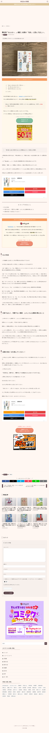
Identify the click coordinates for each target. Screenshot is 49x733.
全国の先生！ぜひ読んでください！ (12, 211)
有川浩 (33, 689)
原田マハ (15, 687)
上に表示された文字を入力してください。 (12, 584)
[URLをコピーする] (43, 481)
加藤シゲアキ (9, 687)
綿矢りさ (14, 694)
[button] (5, 481)
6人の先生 (6, 207)
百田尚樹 (9, 694)
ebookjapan (10, 226)
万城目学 (19, 685)
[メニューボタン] (1, 1)
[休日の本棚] (24, 1)
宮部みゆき (34, 687)
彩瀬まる (25, 689)
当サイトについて (18, 725)
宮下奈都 (29, 687)
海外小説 (6, 664)
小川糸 (44, 687)
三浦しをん (25, 685)
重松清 (11, 474)
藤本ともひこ (20, 694)
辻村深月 (4, 696)
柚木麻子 (18, 691)
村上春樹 (43, 689)
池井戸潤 (39, 691)
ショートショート (8, 655)
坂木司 (20, 687)
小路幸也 (4, 689)
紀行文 (5, 670)
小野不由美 (9, 689)
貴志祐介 (35, 694)
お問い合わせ (25, 725)
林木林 (14, 691)
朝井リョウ (38, 689)
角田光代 (31, 694)
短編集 (5, 667)
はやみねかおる (5, 685)
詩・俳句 (6, 676)
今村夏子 (35, 685)
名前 (5, 564)
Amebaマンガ (22, 96)
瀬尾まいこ (4, 694)
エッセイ (6, 652)
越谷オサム (41, 694)
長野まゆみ (13, 696)
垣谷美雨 (24, 687)
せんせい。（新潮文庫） (17, 178)
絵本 (5, 673)
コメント (6, 547)
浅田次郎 (43, 691)
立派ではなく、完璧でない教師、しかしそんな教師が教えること (19, 209)
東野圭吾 (9, 691)
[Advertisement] (24, 15)
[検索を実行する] (45, 643)
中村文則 (30, 685)
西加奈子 (26, 694)
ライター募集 (31, 725)
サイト (5, 574)
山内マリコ (15, 689)
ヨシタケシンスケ (13, 685)
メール (5, 569)
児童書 (5, 658)
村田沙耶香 (4, 691)
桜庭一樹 (23, 691)
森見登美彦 (29, 691)
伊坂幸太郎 (40, 685)
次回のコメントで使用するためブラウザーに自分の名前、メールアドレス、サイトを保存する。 (24, 579)
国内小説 (5, 34)
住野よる (4, 687)
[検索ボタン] (47, 1)
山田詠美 (20, 689)
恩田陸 (29, 689)
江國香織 (34, 691)
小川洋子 (39, 687)
